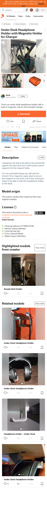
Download (25, 114)
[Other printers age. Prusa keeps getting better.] (23, 136)
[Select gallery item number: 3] (25, 429)
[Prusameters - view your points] (31, 10)
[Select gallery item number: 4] (25, 474)
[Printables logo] (2, 16)
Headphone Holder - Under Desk (19, 434)
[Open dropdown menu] (45, 29)
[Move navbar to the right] (44, 16)
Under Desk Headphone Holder (19, 343)
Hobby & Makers (20, 24)
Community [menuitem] (38, 16)
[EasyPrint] (27, 10)
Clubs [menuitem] (28, 16)
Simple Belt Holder (13, 289)
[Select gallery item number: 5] (27, 474)
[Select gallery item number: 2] (24, 284)
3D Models (6, 24)
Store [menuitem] (20, 16)
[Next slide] (44, 81)
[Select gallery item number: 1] (22, 284)
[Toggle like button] (5, 293)
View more (39, 248)
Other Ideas (34, 24)
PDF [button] (42, 157)
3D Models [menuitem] (11, 16)
